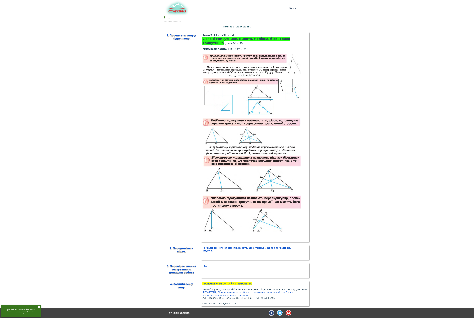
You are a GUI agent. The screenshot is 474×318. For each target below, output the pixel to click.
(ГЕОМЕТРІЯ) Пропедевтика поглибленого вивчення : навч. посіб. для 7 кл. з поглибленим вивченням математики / (247, 293)
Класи (292, 8)
